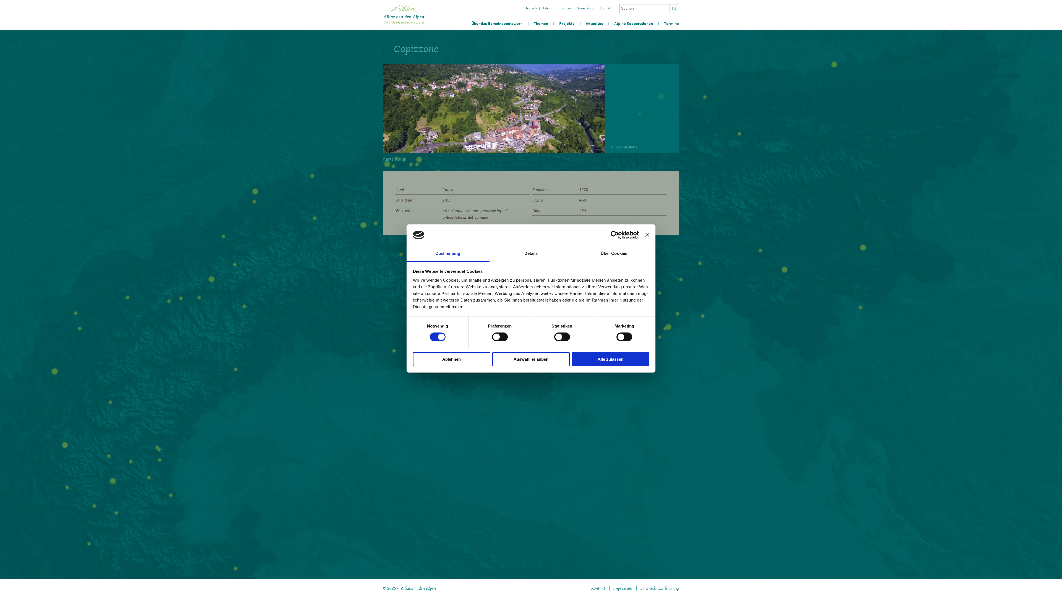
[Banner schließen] (647, 235)
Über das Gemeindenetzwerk (497, 24)
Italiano (547, 8)
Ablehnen (451, 359)
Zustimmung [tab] (448, 253)
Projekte (567, 24)
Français (565, 8)
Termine (671, 24)
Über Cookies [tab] (614, 253)
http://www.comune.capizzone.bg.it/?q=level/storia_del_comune (475, 214)
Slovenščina (585, 8)
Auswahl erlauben (531, 359)
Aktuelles (594, 24)
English (605, 8)
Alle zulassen (610, 359)
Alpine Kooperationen (633, 24)
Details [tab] (531, 253)
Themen (541, 24)
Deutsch (531, 8)
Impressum (622, 588)
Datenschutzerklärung (660, 588)
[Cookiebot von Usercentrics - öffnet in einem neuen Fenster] (614, 235)
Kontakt (598, 588)
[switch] (500, 336)
